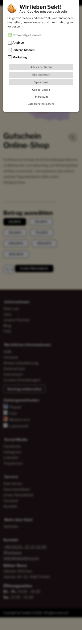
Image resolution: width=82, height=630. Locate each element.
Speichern (41, 82)
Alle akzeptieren (41, 67)
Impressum (41, 96)
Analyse (18, 42)
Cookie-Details (41, 89)
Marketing (19, 57)
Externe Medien (23, 50)
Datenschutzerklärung (41, 103)
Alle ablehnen (41, 75)
